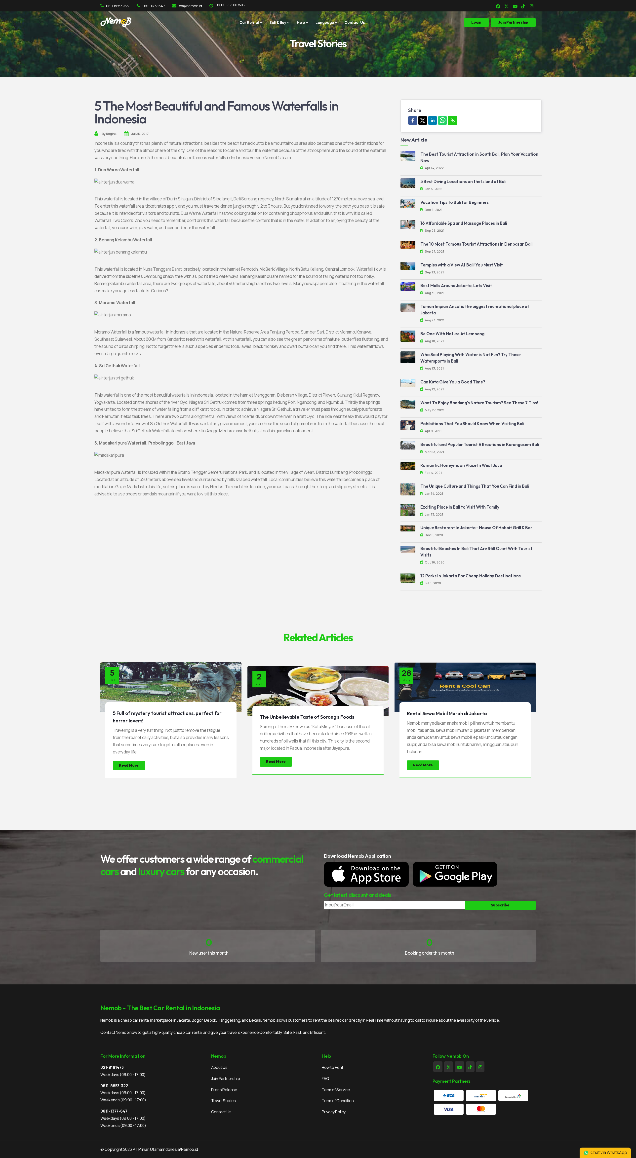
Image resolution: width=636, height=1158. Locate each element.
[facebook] (412, 120)
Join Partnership (225, 1078)
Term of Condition (338, 1100)
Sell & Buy (278, 22)
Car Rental (249, 22)
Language (325, 22)
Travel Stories (223, 1100)
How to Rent (332, 1067)
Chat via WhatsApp (608, 1152)
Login (476, 22)
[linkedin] (432, 120)
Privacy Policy (334, 1112)
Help (301, 22)
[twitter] (422, 120)
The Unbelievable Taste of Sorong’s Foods (307, 717)
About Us (219, 1067)
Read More (129, 765)
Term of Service (336, 1089)
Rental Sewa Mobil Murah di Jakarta (447, 713)
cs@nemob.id (190, 5)
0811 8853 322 (117, 5)
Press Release (224, 1089)
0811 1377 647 (154, 5)
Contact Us (355, 22)
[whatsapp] (442, 120)
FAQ (325, 1078)
